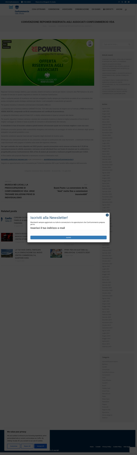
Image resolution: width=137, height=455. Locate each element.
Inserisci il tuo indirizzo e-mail (47, 227)
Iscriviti (68, 237)
